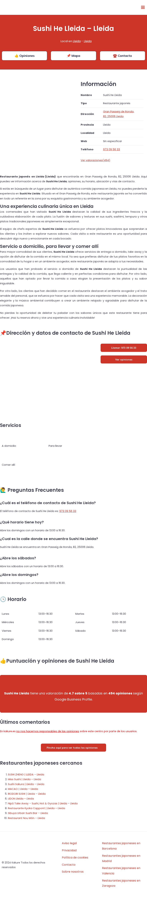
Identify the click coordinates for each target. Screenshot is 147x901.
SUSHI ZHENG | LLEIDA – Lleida (26, 774)
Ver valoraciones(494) (95, 160)
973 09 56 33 (67, 511)
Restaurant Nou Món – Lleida (26, 818)
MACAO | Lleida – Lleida (23, 789)
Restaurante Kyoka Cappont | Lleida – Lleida (36, 808)
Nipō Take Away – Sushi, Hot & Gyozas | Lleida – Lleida (43, 803)
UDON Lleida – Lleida (21, 798)
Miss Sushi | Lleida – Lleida (24, 779)
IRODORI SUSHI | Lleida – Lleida (27, 794)
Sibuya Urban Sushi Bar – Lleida (28, 813)
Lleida (77, 41)
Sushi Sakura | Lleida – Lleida (26, 784)
